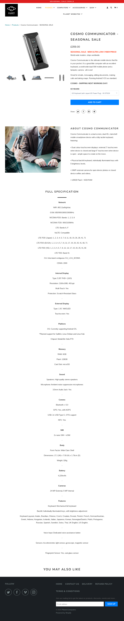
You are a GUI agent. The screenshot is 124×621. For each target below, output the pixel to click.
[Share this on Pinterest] (88, 111)
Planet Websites (72, 14)
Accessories (79, 8)
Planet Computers (69, 610)
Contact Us (72, 584)
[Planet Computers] (14, 10)
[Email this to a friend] (94, 111)
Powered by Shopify (63, 613)
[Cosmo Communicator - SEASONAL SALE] (36, 52)
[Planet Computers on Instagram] (34, 592)
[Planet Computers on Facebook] (18, 592)
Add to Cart (94, 102)
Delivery (87, 584)
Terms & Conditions (68, 591)
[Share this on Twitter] (78, 111)
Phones (49, 8)
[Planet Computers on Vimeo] (26, 592)
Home (39, 8)
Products (15, 25)
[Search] (111, 8)
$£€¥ (92, 8)
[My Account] (107, 8)
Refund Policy (103, 584)
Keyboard (74, 89)
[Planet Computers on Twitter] (9, 592)
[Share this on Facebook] (83, 111)
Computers (63, 8)
